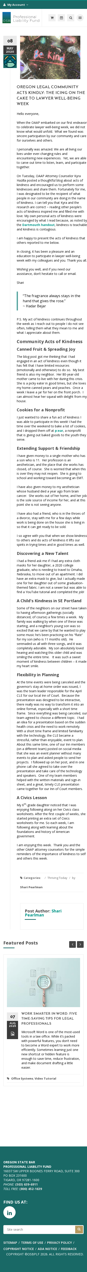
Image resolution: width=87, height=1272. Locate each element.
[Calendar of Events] (61, 17)
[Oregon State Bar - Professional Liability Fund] (21, 18)
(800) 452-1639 (30, 1189)
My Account (16, 5)
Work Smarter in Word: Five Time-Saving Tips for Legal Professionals (49, 1019)
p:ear (59, 430)
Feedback (69, 1249)
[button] (52, 17)
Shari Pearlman (31, 887)
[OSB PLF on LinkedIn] (9, 1212)
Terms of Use (32, 1242)
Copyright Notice (18, 1249)
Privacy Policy (59, 1242)
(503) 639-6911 (26, 1184)
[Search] (70, 17)
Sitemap (10, 1242)
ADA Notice (47, 1249)
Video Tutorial (45, 1078)
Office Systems (22, 1078)
